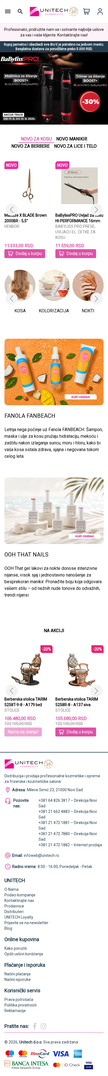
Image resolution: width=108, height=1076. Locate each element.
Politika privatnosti (20, 1005)
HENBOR (11, 226)
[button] (38, 119)
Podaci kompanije (19, 895)
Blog (8, 928)
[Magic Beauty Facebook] (34, 1026)
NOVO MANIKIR (71, 139)
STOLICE (12, 710)
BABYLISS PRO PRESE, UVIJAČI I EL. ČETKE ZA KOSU (75, 232)
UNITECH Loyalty (18, 917)
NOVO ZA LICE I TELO (75, 146)
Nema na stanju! (23, 731)
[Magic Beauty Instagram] (43, 1026)
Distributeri (14, 911)
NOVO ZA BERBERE (30, 146)
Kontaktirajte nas (19, 900)
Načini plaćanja (17, 974)
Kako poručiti (15, 948)
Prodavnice (14, 906)
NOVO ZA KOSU (36, 139)
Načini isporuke (17, 979)
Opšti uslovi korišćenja (23, 954)
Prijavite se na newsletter (26, 923)
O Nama (11, 889)
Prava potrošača (18, 999)
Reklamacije (15, 1010)
